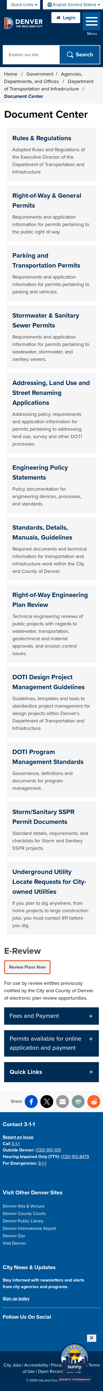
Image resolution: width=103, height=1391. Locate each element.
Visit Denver (14, 1243)
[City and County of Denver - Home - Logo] (23, 23)
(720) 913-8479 (75, 1156)
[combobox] (73, 4)
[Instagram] (15, 1330)
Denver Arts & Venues (23, 1206)
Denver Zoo (14, 1235)
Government (39, 74)
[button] (51, 1016)
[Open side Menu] (91, 22)
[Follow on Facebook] (6, 1330)
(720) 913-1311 (48, 1150)
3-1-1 (16, 1143)
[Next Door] (44, 1330)
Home (10, 74)
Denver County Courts (24, 1213)
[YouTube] (35, 1330)
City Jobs (12, 1365)
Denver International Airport (29, 1228)
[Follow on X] (25, 1330)
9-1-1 (42, 1163)
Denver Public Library (23, 1221)
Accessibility (36, 1365)
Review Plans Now (27, 967)
